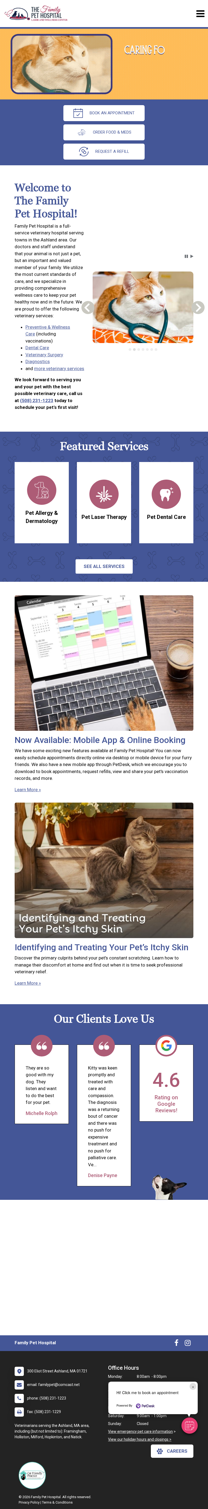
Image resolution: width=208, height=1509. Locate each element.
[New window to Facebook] (176, 1344)
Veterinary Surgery (44, 354)
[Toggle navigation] (200, 13)
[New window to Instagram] (187, 1344)
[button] (189, 1425)
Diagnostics (37, 361)
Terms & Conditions (57, 1502)
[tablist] (143, 349)
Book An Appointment (112, 113)
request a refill (112, 151)
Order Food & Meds (112, 132)
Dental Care (37, 347)
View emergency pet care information (140, 1431)
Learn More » (28, 789)
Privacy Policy (29, 1502)
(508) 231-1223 (36, 400)
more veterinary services (59, 368)
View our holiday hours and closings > (139, 1439)
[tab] (130, 349)
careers (177, 1451)
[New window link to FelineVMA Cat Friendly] (33, 1475)
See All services (104, 566)
